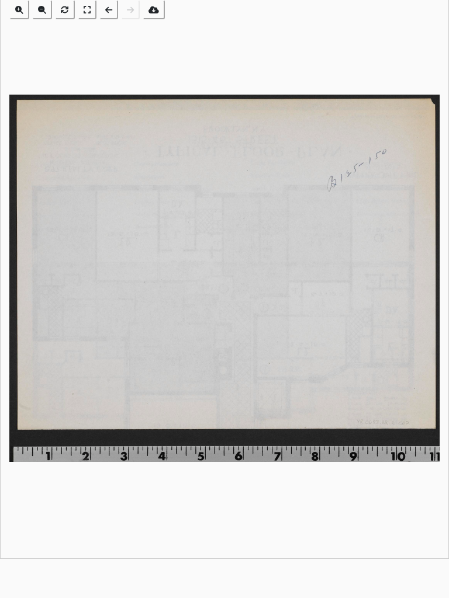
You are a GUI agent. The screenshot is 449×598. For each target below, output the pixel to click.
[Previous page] (108, 9)
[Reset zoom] (65, 9)
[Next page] (130, 9)
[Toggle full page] (87, 9)
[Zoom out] (42, 9)
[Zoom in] (19, 9)
